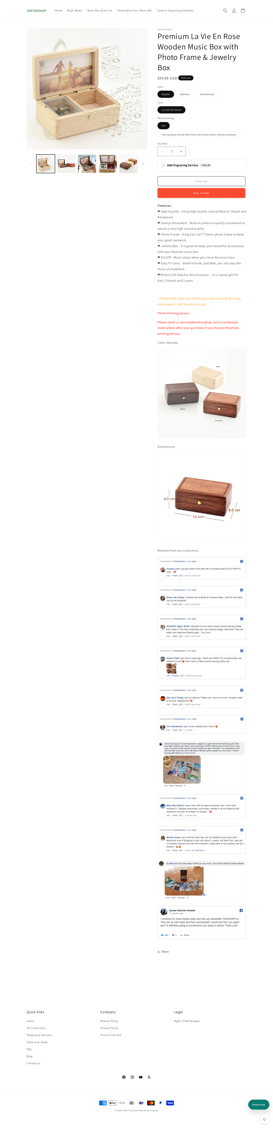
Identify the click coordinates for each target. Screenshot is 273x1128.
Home (30, 1021)
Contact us (34, 1063)
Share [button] (165, 951)
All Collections (36, 1028)
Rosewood (209, 95)
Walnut (187, 95)
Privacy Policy (109, 1028)
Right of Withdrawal (187, 1021)
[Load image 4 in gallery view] (87, 163)
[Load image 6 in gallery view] (128, 163)
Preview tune (258, 1105)
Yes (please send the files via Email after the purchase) (201, 135)
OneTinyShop (130, 1110)
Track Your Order (37, 1042)
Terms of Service (110, 1035)
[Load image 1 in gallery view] (45, 163)
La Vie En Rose (173, 110)
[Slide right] (143, 163)
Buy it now (201, 193)
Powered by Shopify (147, 1110)
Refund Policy (109, 1021)
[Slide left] (31, 163)
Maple (168, 95)
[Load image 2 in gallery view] (66, 163)
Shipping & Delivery (39, 1035)
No (166, 126)
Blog (29, 1056)
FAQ (29, 1049)
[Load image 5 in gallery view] (107, 163)
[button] (225, 10)
